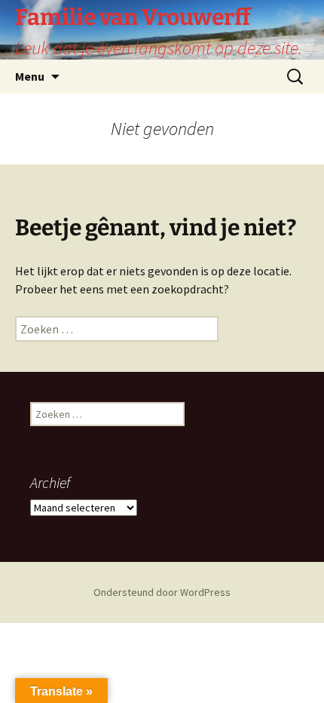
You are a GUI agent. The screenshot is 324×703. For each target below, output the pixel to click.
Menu (29, 76)
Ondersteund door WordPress (162, 592)
